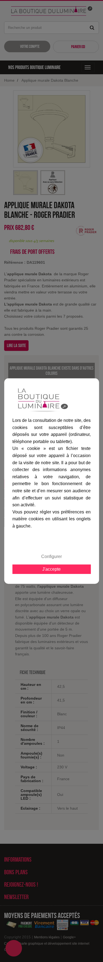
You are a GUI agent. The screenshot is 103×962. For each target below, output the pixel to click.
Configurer (51, 556)
